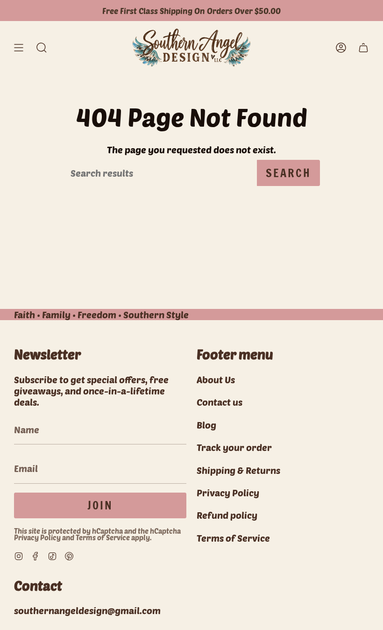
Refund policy (227, 515)
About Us (216, 379)
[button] (41, 47)
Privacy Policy (37, 537)
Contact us (219, 402)
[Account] (341, 47)
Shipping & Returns (238, 470)
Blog (206, 424)
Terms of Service (103, 537)
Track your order (234, 447)
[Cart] (363, 47)
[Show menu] (19, 47)
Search (288, 173)
